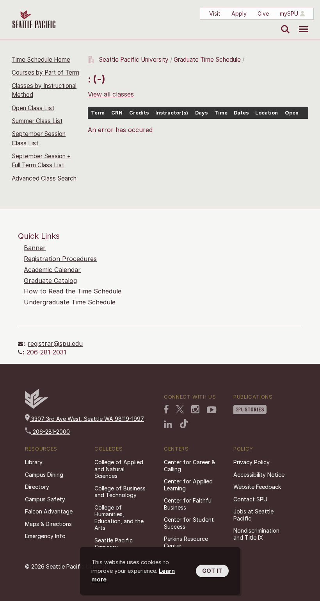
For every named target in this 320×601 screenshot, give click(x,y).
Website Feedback (257, 486)
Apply (239, 13)
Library (34, 462)
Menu (300, 23)
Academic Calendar (52, 270)
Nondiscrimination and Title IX (256, 534)
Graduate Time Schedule (208, 59)
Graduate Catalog (50, 280)
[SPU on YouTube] (212, 409)
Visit (214, 13)
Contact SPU (250, 499)
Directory (37, 486)
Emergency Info (45, 536)
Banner (35, 248)
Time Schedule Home (41, 59)
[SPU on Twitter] (180, 409)
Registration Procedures (60, 259)
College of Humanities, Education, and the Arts (119, 517)
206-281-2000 (50, 431)
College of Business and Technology (120, 492)
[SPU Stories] (250, 409)
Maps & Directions (48, 524)
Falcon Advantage (49, 511)
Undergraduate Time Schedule (70, 302)
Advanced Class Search (44, 178)
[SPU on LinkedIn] (168, 424)
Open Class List (33, 108)
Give (263, 13)
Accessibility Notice (258, 474)
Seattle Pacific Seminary (113, 544)
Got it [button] (212, 570)
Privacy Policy (251, 462)
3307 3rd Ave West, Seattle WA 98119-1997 (87, 418)
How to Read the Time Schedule (72, 291)
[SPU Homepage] (36, 406)
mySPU (289, 13)
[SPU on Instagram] (195, 409)
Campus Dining (44, 474)
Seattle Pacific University (134, 59)
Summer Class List (37, 121)
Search (283, 23)
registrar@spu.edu (55, 343)
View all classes (111, 94)
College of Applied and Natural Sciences (118, 469)
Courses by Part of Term (45, 72)
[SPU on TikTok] (184, 423)
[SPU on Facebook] (166, 409)
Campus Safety (45, 499)
